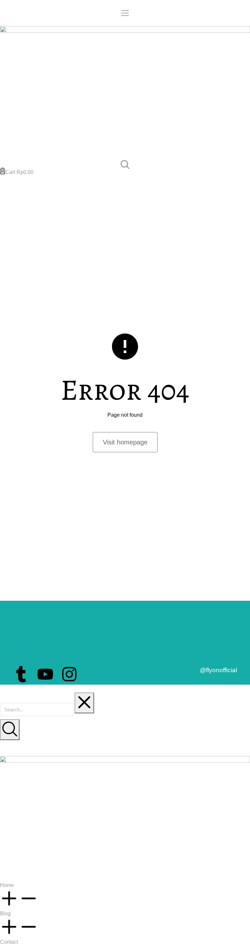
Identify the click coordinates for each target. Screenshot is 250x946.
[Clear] (84, 702)
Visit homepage (125, 442)
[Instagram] (69, 674)
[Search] (10, 729)
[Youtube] (45, 674)
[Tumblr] (21, 674)
